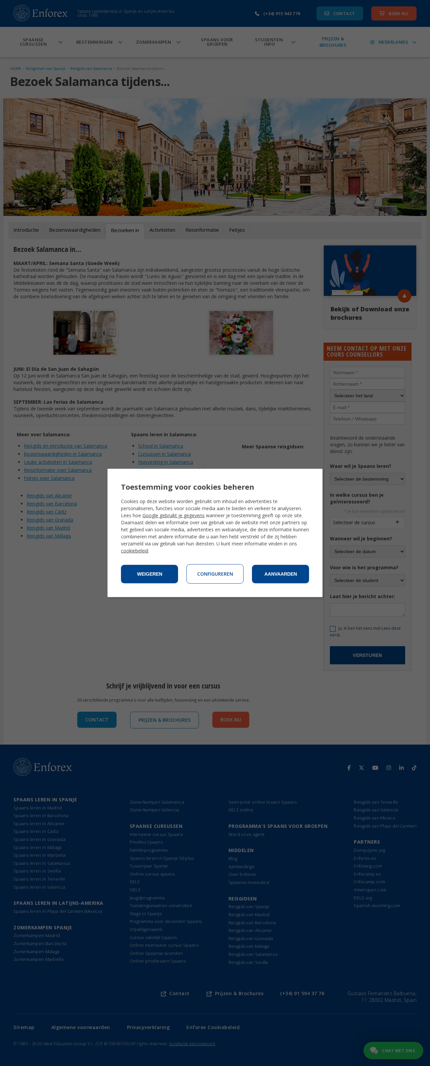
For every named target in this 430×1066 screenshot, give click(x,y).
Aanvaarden (280, 574)
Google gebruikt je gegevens (173, 515)
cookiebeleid (134, 550)
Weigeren (149, 574)
